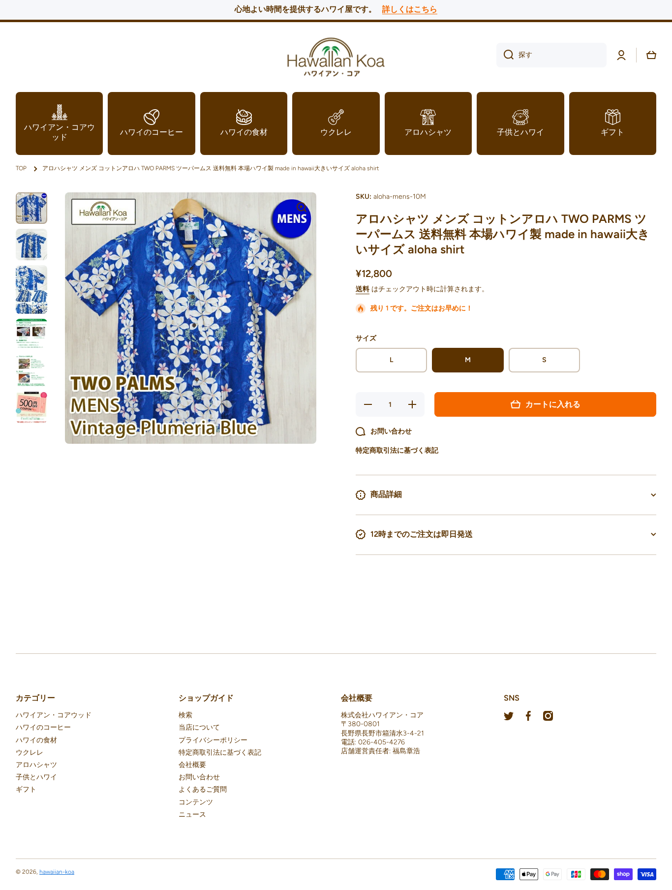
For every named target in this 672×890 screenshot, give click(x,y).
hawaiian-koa (56, 871)
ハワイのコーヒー (43, 727)
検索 (185, 715)
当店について (199, 727)
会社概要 (192, 765)
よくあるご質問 (203, 789)
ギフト (26, 789)
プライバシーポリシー (213, 740)
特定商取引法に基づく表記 (220, 752)
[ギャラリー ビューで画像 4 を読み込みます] (31, 334)
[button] (651, 55)
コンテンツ (196, 802)
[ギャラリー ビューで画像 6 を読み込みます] (31, 407)
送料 (362, 289)
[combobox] (551, 55)
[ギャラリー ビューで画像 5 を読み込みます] (31, 371)
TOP (21, 168)
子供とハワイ (36, 777)
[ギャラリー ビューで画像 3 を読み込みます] (31, 289)
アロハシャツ (36, 765)
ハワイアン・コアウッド (54, 715)
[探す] (505, 55)
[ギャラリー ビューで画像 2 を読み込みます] (31, 244)
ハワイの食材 (36, 740)
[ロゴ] (336, 55)
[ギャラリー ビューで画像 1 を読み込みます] (31, 208)
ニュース (192, 814)
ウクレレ (29, 752)
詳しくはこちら (409, 9)
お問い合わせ (199, 777)
